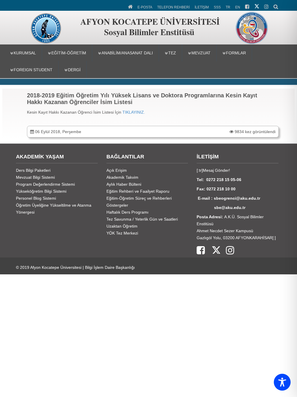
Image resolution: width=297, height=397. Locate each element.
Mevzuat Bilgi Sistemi (35, 177)
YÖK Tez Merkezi (122, 233)
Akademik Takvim (122, 177)
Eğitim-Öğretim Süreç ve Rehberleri (139, 198)
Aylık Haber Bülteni (123, 184)
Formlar (236, 53)
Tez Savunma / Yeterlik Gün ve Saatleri (142, 219)
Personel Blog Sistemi (36, 198)
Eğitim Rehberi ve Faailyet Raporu (137, 191)
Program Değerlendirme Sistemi (45, 184)
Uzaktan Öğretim (121, 226)
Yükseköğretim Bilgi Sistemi (41, 191)
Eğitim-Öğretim (68, 53)
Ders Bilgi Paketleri (33, 170)
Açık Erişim (116, 170)
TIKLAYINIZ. (133, 112)
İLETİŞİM (202, 7)
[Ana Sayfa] (130, 6)
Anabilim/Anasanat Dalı (127, 53)
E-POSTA (144, 7)
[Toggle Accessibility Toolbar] (282, 382)
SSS (217, 7)
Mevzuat (201, 53)
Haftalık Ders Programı (127, 212)
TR (228, 7)
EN (237, 7)
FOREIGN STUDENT (33, 69)
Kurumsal (25, 53)
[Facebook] (201, 250)
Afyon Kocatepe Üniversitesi (56, 267)
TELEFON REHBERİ (173, 7)
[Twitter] (212, 250)
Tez (172, 53)
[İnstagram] (227, 250)
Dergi (74, 69)
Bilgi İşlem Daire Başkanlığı (110, 267)
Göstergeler (117, 205)
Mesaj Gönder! (216, 170)
